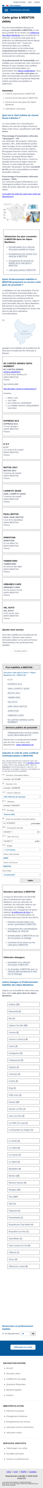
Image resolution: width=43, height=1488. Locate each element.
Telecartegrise (15, 5)
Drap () (12, 1088)
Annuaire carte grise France (15, 672)
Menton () (14, 1176)
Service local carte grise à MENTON (21, 98)
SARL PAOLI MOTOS (17, 706)
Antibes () (14, 1004)
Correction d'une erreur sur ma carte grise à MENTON (21, 943)
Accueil (9, 1368)
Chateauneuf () (16, 1060)
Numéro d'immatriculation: (15, 775)
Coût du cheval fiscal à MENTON (20, 94)
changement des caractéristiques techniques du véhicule (22, 930)
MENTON (21, 675)
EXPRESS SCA (15, 684)
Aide (30, 2)
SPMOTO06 (13, 711)
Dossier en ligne (19, 2)
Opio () (12, 1204)
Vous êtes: (7, 871)
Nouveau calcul (13, 1373)
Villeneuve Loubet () (18, 1266)
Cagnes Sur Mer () (18, 1025)
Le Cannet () (15, 1155)
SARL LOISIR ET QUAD (18, 688)
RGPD (24, 1472)
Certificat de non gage (16, 1379)
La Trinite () (14, 1141)
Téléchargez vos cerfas (23, 1347)
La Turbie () (14, 1148)
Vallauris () (14, 1252)
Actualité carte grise (15, 1454)
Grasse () (14, 1102)
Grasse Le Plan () (17, 1109)
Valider (30, 880)
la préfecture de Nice (21, 912)
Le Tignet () (14, 1162)
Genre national (11, 792)
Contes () (13, 1081)
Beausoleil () (15, 1011)
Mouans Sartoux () (17, 1183)
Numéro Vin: (9, 784)
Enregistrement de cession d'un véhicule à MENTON (23, 255)
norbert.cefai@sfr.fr (11, 372)
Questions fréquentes (16, 1384)
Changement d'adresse (16, 1416)
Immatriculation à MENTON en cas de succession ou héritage (23, 937)
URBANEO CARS (16, 715)
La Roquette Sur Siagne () (21, 1130)
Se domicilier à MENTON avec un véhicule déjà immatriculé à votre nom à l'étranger (23, 971)
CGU (9, 1472)
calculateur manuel (33, 763)
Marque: (8, 801)
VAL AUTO (12, 702)
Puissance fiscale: (12, 827)
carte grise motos (14, 1432)
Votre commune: (10, 862)
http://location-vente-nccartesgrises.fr (19, 389)
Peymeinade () (16, 1217)
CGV (16, 1472)
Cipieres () (14, 1067)
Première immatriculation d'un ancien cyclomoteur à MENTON (22, 923)
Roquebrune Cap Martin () (21, 1224)
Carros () (13, 1046)
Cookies (33, 1472)
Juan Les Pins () (16, 1116)
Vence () (13, 1259)
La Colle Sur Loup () (18, 1123)
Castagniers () (15, 1053)
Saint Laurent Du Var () (19, 1245)
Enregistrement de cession (18, 1422)
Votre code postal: (10, 854)
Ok (33, 1334)
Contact (37, 2)
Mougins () (14, 1190)
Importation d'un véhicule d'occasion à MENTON (19, 963)
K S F (10, 679)
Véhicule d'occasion (15, 1411)
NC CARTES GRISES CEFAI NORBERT (21, 721)
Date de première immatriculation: (19, 819)
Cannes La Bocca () (18, 1039)
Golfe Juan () (15, 1095)
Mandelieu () (15, 1169)
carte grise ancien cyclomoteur (20, 1427)
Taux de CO (10, 836)
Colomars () (14, 1074)
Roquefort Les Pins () (19, 1231)
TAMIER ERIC (14, 697)
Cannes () (14, 1032)
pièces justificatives (26, 71)
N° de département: (11, 1333)
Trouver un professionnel (17, 1459)
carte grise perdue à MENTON (22, 270)
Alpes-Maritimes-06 (25, 745)
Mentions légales (14, 1390)
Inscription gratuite (20, 651)
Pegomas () (14, 1210)
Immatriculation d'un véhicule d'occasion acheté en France (22, 248)
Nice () (13, 1197)
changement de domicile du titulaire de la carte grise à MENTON (21, 263)
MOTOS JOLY (14, 693)
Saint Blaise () (15, 1238)
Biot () (12, 1018)
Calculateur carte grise (15, 109)
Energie (8, 810)
